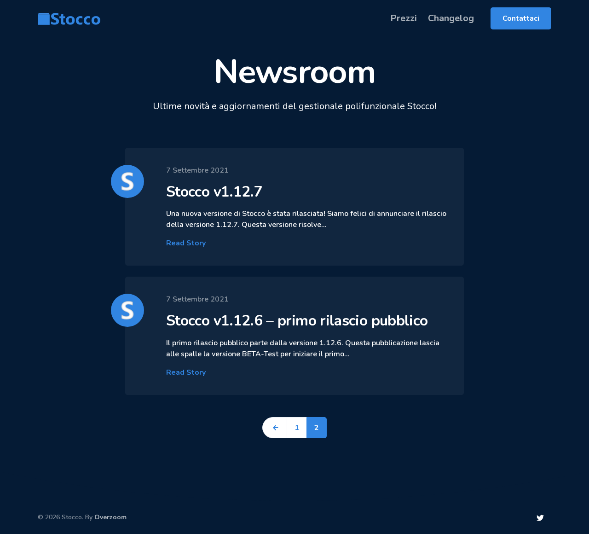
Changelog (451, 18)
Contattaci (520, 18)
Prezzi (403, 18)
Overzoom (110, 517)
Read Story (186, 243)
